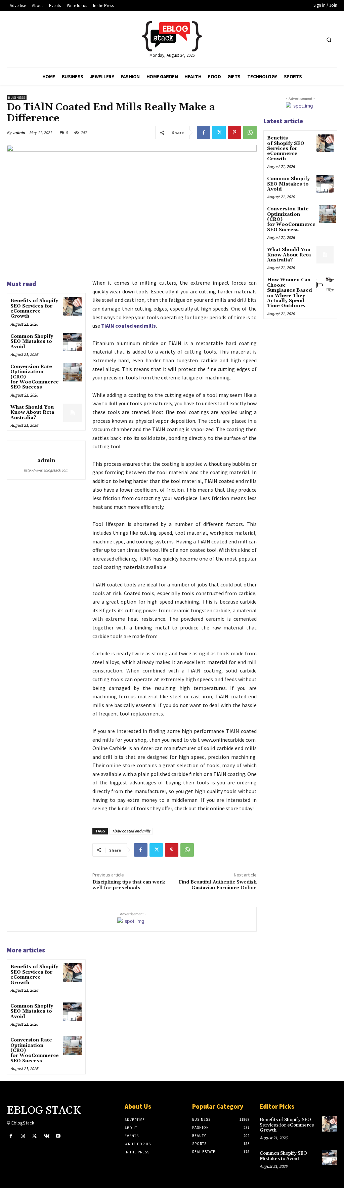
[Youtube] (58, 1136)
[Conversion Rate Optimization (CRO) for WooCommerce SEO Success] (72, 372)
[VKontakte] (46, 1136)
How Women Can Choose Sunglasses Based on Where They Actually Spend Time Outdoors (289, 293)
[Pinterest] (234, 132)
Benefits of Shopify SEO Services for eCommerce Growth (34, 308)
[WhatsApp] (250, 132)
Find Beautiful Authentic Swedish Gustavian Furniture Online (218, 885)
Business (16, 97)
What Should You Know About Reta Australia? (32, 412)
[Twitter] (219, 132)
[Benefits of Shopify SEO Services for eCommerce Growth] (72, 306)
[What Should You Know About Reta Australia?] (72, 413)
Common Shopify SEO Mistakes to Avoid (31, 341)
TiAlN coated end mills (131, 830)
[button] (328, 39)
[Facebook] (203, 132)
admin (19, 132)
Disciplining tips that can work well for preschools (128, 885)
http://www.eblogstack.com (46, 470)
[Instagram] (22, 1136)
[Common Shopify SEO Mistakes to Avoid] (72, 342)
